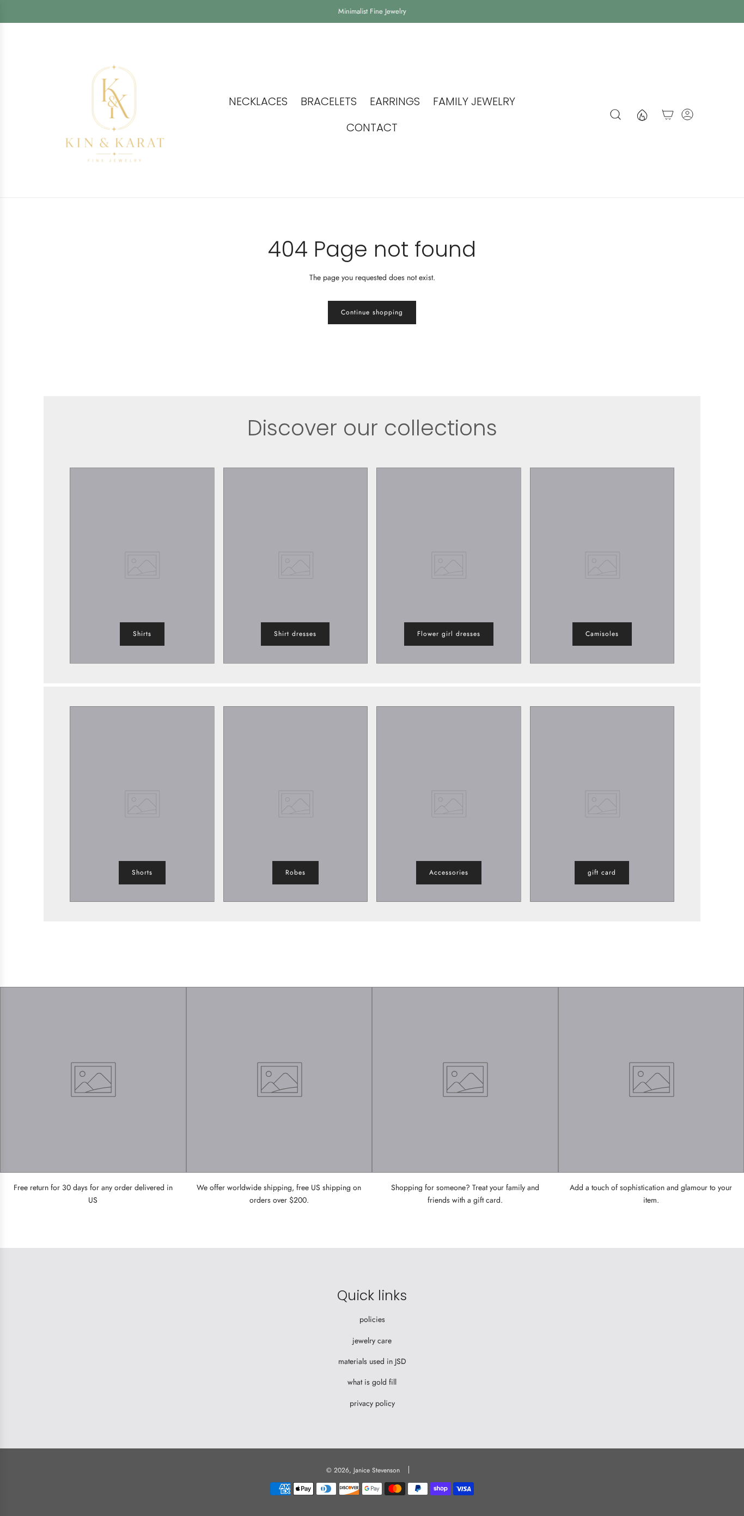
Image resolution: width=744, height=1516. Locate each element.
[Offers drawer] (642, 114)
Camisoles (602, 634)
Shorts (142, 872)
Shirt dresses (295, 634)
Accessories (448, 872)
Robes (295, 872)
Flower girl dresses (448, 634)
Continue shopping (372, 312)
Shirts (142, 634)
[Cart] (668, 114)
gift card (602, 872)
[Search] (615, 114)
